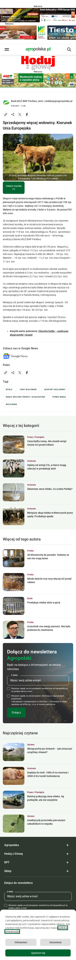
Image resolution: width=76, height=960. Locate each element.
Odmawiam (20, 942)
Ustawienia (55, 942)
